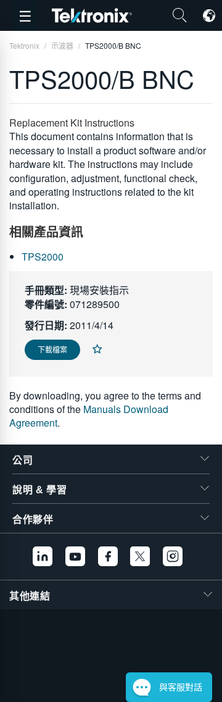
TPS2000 (43, 256)
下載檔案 (52, 349)
